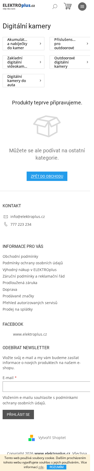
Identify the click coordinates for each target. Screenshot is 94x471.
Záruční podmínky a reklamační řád (34, 276)
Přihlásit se (18, 414)
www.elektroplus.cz (30, 334)
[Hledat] (55, 6)
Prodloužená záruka (20, 282)
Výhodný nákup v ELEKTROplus (30, 269)
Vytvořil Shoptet (52, 437)
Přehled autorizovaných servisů (30, 302)
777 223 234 (20, 224)
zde (41, 467)
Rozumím (56, 467)
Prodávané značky (18, 295)
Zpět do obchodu (47, 176)
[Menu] (82, 6)
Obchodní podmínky (20, 256)
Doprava (10, 289)
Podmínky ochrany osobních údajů (33, 262)
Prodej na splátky (18, 309)
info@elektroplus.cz (27, 216)
